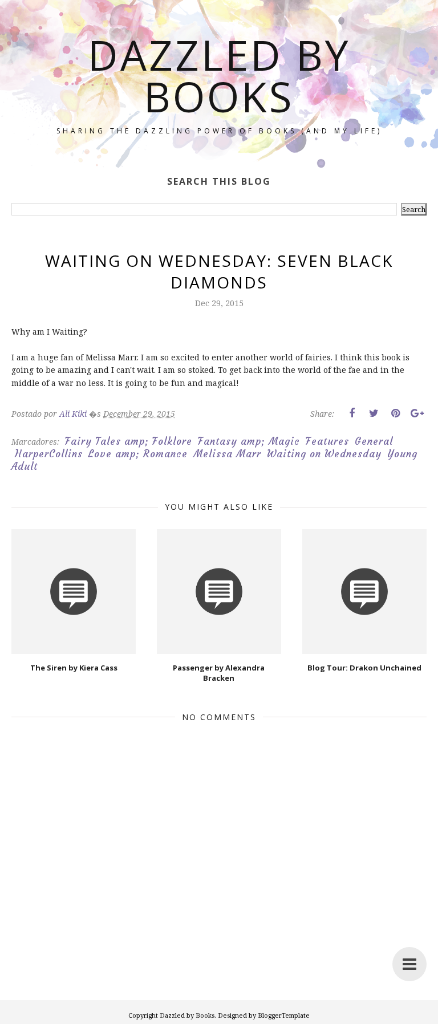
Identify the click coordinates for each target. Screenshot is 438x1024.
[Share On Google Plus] (417, 413)
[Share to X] (373, 413)
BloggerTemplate (284, 1015)
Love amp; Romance (138, 454)
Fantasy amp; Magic (249, 441)
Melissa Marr (227, 454)
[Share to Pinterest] (395, 413)
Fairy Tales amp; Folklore (128, 441)
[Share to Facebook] (352, 413)
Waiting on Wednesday (324, 454)
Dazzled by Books (219, 75)
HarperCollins (49, 454)
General (374, 441)
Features (327, 441)
